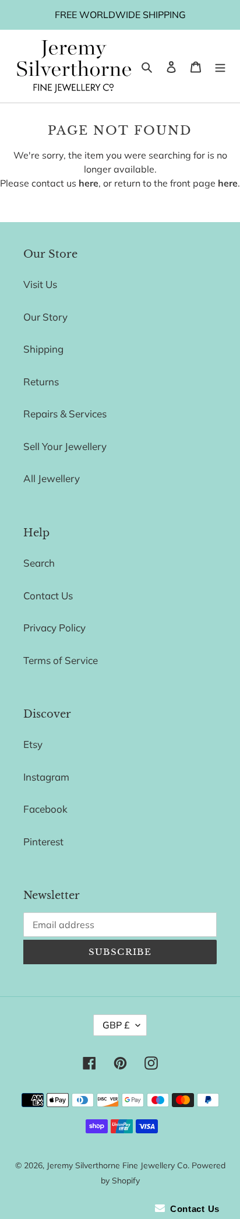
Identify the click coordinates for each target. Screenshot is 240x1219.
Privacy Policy (54, 627)
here (88, 183)
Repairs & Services (65, 413)
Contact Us (48, 595)
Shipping (43, 349)
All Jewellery (51, 478)
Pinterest (43, 841)
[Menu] (220, 66)
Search (39, 563)
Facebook (45, 809)
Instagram (46, 777)
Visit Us (40, 284)
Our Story (45, 317)
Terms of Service (60, 660)
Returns (41, 381)
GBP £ (116, 1025)
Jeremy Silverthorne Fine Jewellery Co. (118, 1165)
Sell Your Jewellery (65, 446)
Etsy (33, 744)
